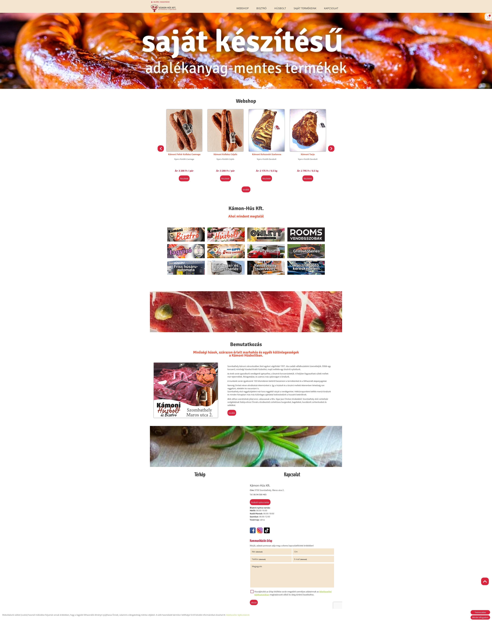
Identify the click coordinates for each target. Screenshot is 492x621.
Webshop (242, 8)
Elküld (254, 602)
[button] (331, 148)
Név (257, 551)
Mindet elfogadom (480, 617)
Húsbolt (280, 8)
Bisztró (261, 8)
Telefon (259, 559)
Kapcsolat (331, 8)
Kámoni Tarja (267, 154)
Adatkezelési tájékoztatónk (237, 615)
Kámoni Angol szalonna (308, 154)
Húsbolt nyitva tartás (260, 502)
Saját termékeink (305, 8)
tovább (246, 189)
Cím (296, 551)
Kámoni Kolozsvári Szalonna (225, 154)
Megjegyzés (257, 566)
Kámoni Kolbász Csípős (184, 154)
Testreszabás (480, 612)
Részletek (184, 178)
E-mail (300, 559)
